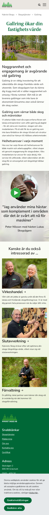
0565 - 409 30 (9, 473)
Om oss (5, 443)
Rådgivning (7, 439)
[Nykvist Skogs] (12, 4)
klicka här (33, 492)
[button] (45, 4)
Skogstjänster (8, 434)
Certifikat (6, 452)
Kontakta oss (8, 447)
